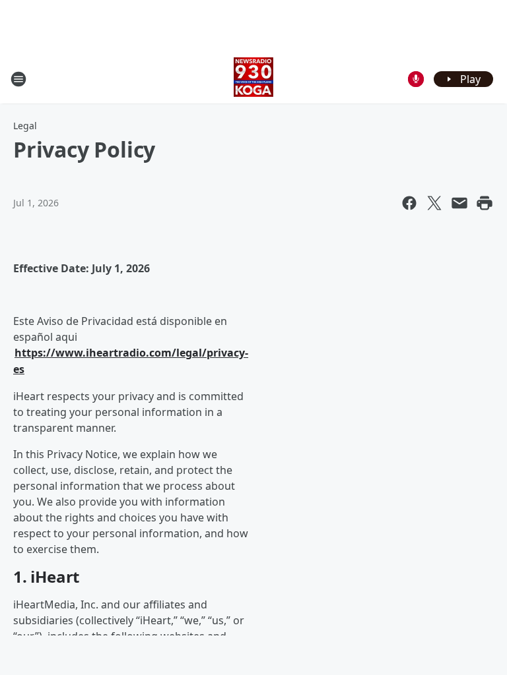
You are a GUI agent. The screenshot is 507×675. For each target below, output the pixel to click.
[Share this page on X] (434, 203)
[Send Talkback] (416, 79)
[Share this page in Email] (459, 203)
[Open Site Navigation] (18, 79)
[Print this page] (484, 203)
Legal (25, 125)
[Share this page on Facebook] (409, 203)
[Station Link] (253, 78)
